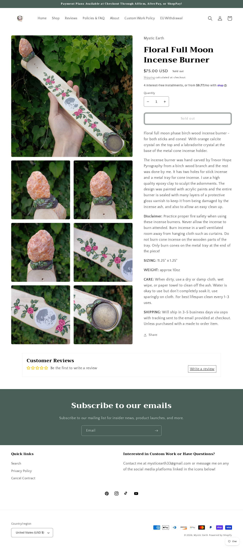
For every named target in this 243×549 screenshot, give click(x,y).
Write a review (202, 369)
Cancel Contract (23, 478)
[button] (210, 18)
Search (16, 463)
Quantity (149, 93)
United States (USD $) (30, 532)
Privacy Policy (21, 471)
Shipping (149, 77)
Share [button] (153, 335)
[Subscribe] (156, 430)
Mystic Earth (201, 535)
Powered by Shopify (220, 535)
